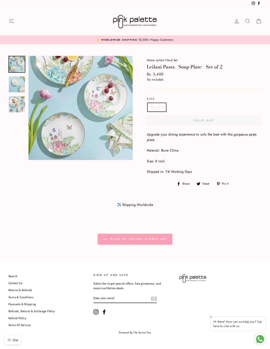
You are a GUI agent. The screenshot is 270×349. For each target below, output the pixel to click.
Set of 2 (157, 107)
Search (12, 276)
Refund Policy (17, 318)
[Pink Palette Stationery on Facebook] (104, 311)
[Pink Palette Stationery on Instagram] (96, 311)
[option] (135, 40)
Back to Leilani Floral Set (138, 239)
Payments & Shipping (22, 304)
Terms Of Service (19, 325)
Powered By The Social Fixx (135, 332)
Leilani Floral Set (166, 60)
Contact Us (15, 283)
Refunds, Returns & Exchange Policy (31, 311)
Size (151, 99)
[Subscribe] (154, 298)
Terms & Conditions (20, 297)
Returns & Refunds (20, 290)
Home (150, 60)
